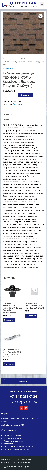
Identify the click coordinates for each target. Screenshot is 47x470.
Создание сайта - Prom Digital (15, 467)
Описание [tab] (7, 115)
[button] (42, 4)
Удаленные (16, 59)
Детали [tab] (6, 119)
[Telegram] (26, 408)
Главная (6, 59)
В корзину (25, 95)
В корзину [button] (9, 320)
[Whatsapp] (21, 408)
